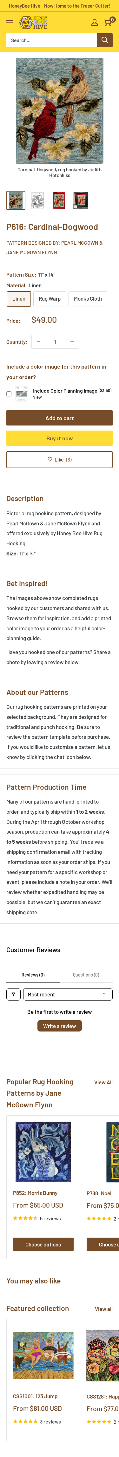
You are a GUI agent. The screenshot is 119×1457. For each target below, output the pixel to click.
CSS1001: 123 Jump (35, 1396)
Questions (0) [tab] (86, 974)
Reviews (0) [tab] (33, 974)
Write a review (59, 1026)
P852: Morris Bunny (35, 1193)
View (37, 397)
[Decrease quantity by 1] (38, 341)
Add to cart (59, 417)
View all (104, 1309)
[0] (107, 22)
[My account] (94, 22)
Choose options (43, 1244)
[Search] (105, 40)
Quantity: (17, 341)
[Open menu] (9, 22)
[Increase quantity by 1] (72, 341)
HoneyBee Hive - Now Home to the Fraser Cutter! (59, 6)
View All (103, 1082)
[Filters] (13, 994)
